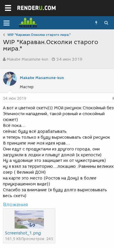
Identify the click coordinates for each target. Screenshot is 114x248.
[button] (6, 23)
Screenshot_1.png (23, 233)
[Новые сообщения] (96, 23)
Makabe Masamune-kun (27, 59)
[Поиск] (106, 23)
